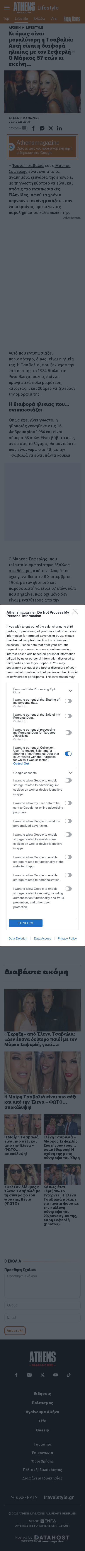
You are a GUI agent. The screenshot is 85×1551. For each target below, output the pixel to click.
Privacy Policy (67, 938)
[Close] (76, 613)
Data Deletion (17, 938)
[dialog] (42, 775)
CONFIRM (26, 923)
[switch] (68, 701)
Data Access (42, 938)
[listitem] (42, 691)
